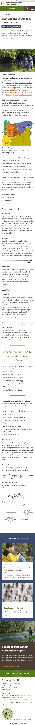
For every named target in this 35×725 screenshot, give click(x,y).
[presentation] (17, 552)
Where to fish (6, 26)
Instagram (11, 680)
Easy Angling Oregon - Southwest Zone (19, 85)
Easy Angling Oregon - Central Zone (18, 90)
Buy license (12, 8)
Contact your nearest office (22, 695)
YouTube (18, 680)
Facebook (3, 680)
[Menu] (32, 8)
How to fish (16, 26)
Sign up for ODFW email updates (17, 673)
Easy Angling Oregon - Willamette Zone (19, 88)
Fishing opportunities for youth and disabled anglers (17, 569)
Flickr (7, 680)
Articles (7, 14)
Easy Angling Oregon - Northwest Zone (19, 83)
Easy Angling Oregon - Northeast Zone (19, 95)
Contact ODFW (6, 693)
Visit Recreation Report (9, 666)
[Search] (27, 8)
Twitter (14, 680)
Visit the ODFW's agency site (23, 699)
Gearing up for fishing (13, 608)
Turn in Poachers (8, 714)
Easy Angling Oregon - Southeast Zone (19, 92)
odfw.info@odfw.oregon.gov (15, 697)
